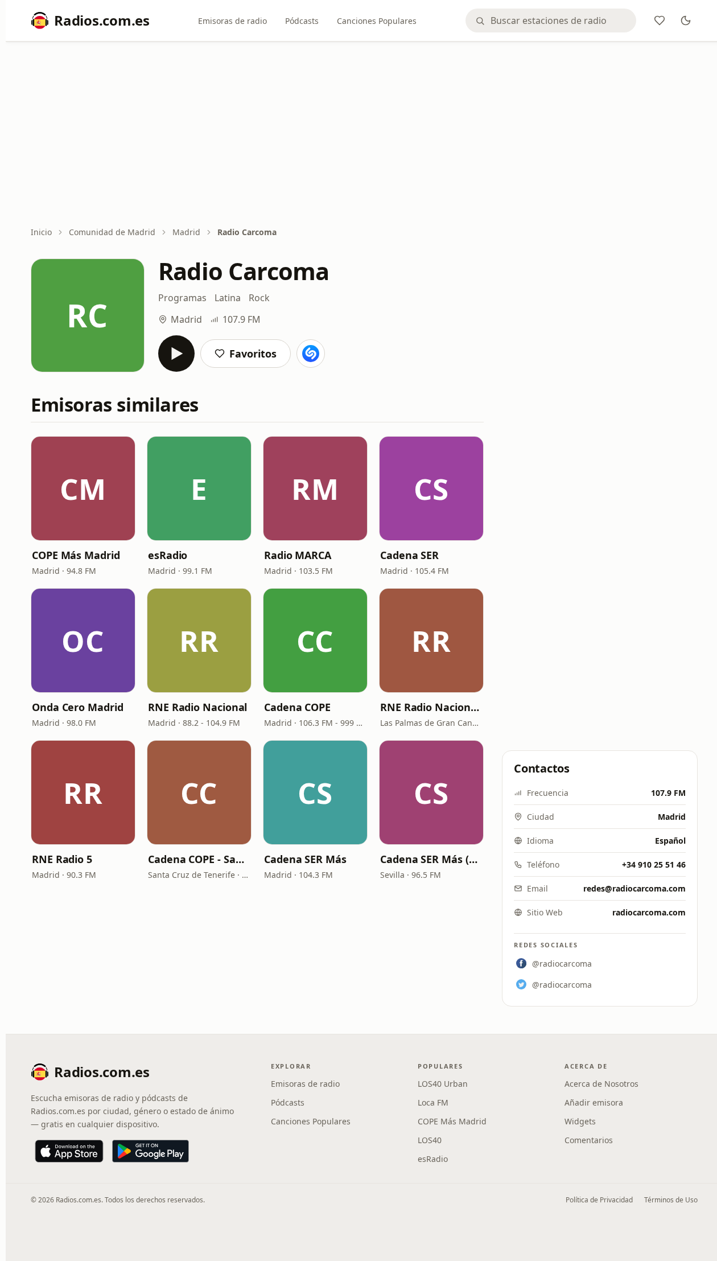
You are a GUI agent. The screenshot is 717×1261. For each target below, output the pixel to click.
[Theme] (686, 20)
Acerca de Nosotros (601, 1083)
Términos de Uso (671, 1200)
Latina (228, 297)
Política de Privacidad (599, 1200)
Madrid (186, 232)
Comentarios (588, 1140)
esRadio (167, 555)
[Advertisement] (364, 135)
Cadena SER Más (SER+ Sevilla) (431, 859)
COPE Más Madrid (76, 555)
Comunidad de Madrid (112, 232)
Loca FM (433, 1102)
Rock (259, 297)
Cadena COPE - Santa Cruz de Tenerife (199, 859)
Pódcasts (302, 20)
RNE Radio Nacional (197, 707)
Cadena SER (409, 555)
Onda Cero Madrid (77, 707)
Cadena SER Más (305, 859)
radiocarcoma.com (649, 912)
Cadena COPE (297, 707)
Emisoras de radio (232, 20)
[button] (83, 488)
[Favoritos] (659, 20)
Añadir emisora (593, 1102)
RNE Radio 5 (62, 859)
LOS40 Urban (443, 1083)
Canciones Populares (377, 20)
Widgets (580, 1121)
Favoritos (253, 353)
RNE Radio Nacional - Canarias (431, 707)
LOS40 (430, 1140)
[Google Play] (150, 1151)
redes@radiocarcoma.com (634, 888)
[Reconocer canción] (310, 353)
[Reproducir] (176, 353)
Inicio (41, 232)
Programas (182, 297)
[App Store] (69, 1151)
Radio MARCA (297, 555)
